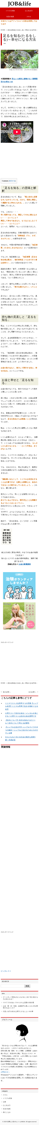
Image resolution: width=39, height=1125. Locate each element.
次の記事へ (32, 692)
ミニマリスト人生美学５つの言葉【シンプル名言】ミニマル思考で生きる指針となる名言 (21, 706)
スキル (29, 16)
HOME (3, 30)
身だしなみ (7, 1112)
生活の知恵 (10, 16)
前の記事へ (7, 692)
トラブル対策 (10, 11)
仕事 (4, 1102)
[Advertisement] (19, 161)
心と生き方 (29, 11)
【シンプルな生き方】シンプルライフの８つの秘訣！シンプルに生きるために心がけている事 (21, 730)
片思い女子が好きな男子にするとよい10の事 (18, 1011)
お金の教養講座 (25, 564)
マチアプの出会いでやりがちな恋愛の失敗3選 (18, 1002)
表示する (12, 181)
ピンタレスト (6, 971)
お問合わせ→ (5, 1072)
